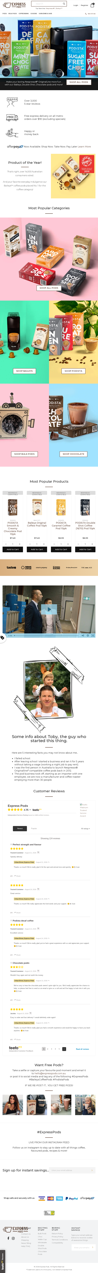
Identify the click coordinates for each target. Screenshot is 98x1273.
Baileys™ (59, 8)
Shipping (25, 1240)
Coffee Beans (24, 13)
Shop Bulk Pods (24, 454)
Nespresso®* (50, 8)
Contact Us (25, 1234)
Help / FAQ (25, 1246)
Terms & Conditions (60, 1240)
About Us (25, 1237)
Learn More (84, 146)
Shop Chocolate (73, 454)
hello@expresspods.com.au (50, 1073)
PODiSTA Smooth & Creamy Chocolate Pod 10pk (13, 528)
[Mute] (82, 635)
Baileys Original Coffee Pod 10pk (37, 524)
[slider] (46, 635)
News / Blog (26, 1243)
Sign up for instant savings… (26, 1170)
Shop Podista (73, 371)
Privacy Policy (57, 1237)
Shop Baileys (24, 371)
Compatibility (57, 1243)
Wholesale (42, 1242)
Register (84, 5)
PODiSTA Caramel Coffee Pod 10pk (61, 525)
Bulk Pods (13, 13)
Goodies (33, 13)
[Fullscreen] (92, 635)
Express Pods (44, 1267)
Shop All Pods (79, 82)
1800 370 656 (91, 14)
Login (76, 5)
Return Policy (57, 1234)
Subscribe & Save (45, 13)
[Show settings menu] (87, 635)
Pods (5, 13)
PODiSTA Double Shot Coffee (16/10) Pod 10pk (85, 525)
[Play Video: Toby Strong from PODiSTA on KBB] (49, 609)
